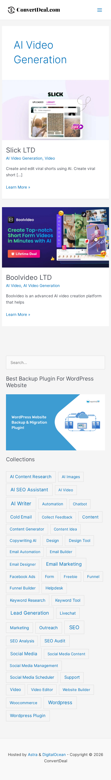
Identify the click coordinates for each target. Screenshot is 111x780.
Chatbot (80, 504)
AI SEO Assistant (29, 489)
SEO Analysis (22, 640)
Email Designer (23, 564)
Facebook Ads (22, 576)
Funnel (93, 576)
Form (49, 576)
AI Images (71, 476)
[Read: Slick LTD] (55, 109)
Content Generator (27, 529)
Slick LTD (20, 150)
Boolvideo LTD (29, 277)
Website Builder (76, 689)
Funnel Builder (23, 588)
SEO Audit (54, 641)
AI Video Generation (24, 158)
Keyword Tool (67, 600)
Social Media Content (66, 654)
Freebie (70, 576)
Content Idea (65, 529)
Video (50, 158)
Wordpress (60, 702)
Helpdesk (54, 587)
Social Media (23, 653)
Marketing (19, 627)
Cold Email (21, 517)
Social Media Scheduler (32, 677)
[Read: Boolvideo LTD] (55, 237)
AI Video (13, 285)
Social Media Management (34, 665)
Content (90, 517)
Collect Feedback (57, 517)
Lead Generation (30, 613)
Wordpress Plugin (28, 715)
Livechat (68, 613)
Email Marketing (64, 564)
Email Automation (25, 551)
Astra (33, 754)
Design (52, 540)
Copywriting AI (23, 540)
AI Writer (21, 503)
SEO (74, 627)
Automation (52, 504)
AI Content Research (31, 476)
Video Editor (42, 689)
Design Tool (79, 540)
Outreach (48, 627)
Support (72, 677)
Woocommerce (23, 702)
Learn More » (18, 188)
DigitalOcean (54, 754)
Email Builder (61, 551)
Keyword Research (27, 600)
